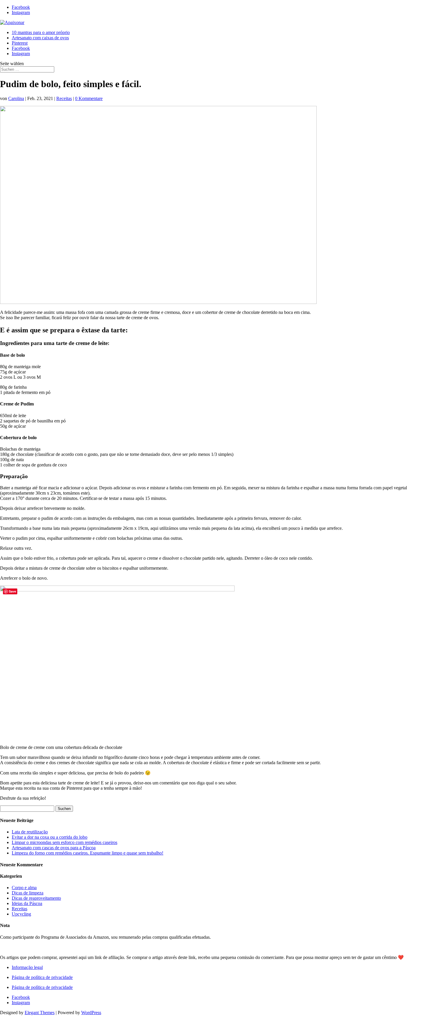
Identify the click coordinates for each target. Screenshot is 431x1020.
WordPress (91, 1012)
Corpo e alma (24, 887)
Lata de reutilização (30, 831)
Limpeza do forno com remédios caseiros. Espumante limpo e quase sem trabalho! (87, 852)
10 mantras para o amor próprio (41, 32)
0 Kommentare (89, 98)
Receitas (64, 98)
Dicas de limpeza (27, 892)
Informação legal (27, 967)
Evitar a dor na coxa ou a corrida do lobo (49, 837)
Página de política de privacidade (42, 977)
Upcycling (21, 913)
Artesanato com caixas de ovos (40, 37)
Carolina (16, 98)
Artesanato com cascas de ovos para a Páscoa (54, 847)
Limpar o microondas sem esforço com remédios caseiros (64, 842)
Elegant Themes (40, 1012)
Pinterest (20, 42)
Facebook (21, 48)
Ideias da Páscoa (27, 903)
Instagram (21, 53)
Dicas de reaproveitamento (36, 898)
